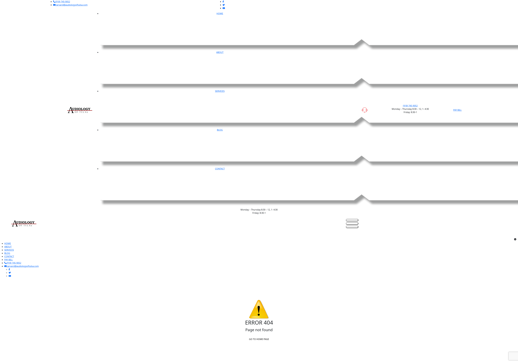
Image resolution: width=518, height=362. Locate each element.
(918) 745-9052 (62, 1)
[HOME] (23, 223)
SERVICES (9, 249)
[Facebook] (223, 1)
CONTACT (9, 256)
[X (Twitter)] (224, 4)
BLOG (7, 253)
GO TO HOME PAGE (259, 339)
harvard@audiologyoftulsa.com (71, 4)
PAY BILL (457, 110)
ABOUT (8, 246)
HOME (7, 243)
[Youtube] (224, 8)
